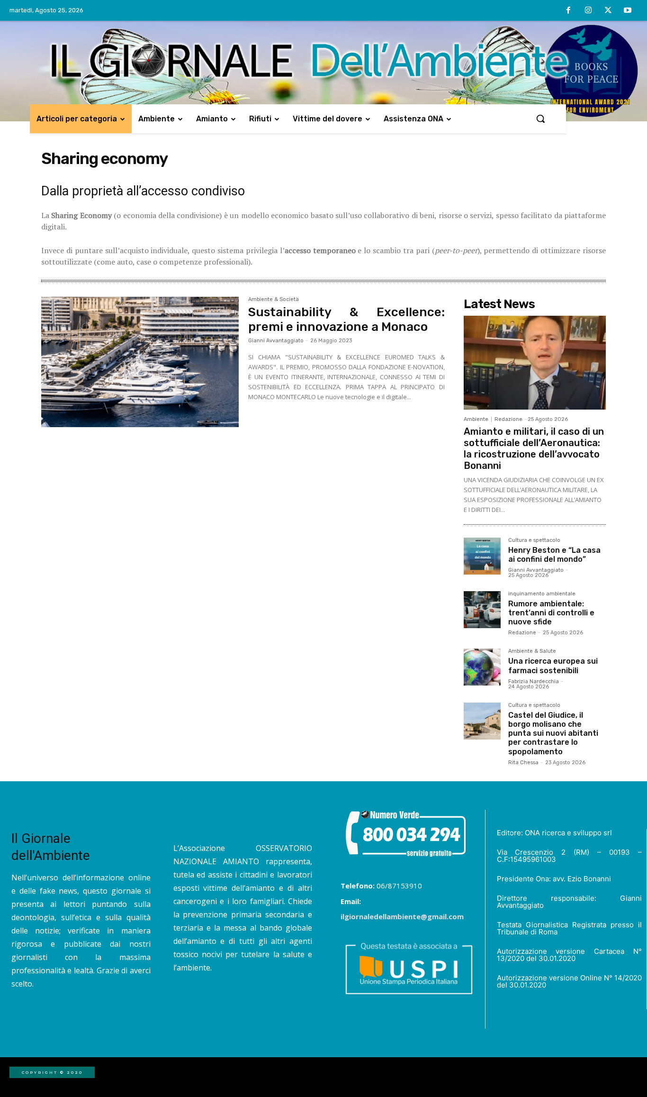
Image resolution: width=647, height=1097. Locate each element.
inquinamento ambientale (541, 594)
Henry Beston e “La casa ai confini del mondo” (554, 555)
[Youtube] (628, 11)
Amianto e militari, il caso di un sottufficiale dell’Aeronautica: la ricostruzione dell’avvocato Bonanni (534, 448)
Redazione (508, 419)
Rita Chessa (523, 762)
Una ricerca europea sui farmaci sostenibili (553, 666)
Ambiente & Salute (532, 651)
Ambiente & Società (273, 299)
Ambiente (476, 419)
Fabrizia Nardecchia (533, 681)
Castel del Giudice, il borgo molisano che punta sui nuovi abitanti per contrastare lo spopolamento (553, 733)
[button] (540, 118)
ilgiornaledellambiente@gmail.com (402, 916)
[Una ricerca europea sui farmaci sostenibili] (482, 667)
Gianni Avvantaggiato (276, 341)
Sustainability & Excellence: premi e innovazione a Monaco (346, 319)
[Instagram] (588, 11)
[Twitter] (608, 11)
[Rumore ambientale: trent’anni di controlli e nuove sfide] (482, 609)
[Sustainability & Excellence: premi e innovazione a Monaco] (140, 362)
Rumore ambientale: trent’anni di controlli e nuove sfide (551, 612)
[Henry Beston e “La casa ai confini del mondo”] (482, 556)
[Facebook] (569, 11)
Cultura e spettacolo (534, 540)
